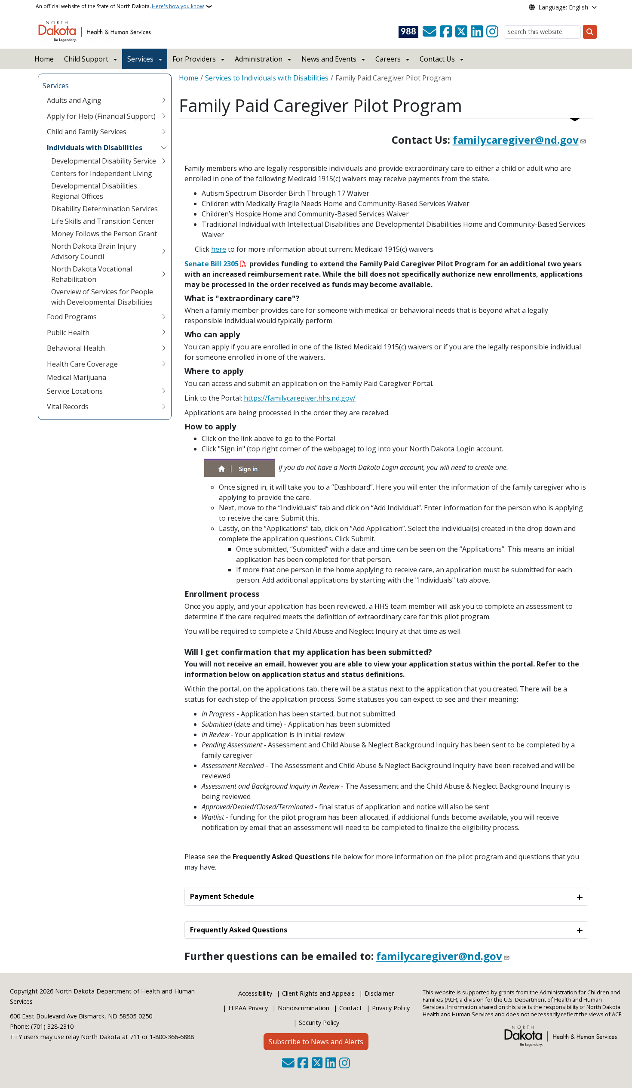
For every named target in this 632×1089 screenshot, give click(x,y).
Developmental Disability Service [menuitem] (103, 161)
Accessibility (255, 993)
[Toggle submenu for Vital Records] (164, 406)
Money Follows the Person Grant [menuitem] (104, 233)
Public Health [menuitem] (68, 332)
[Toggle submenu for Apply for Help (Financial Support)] (164, 116)
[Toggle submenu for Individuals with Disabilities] (164, 147)
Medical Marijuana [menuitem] (76, 377)
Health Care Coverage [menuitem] (82, 364)
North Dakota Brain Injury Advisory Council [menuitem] (93, 251)
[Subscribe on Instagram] (492, 32)
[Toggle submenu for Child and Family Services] (164, 131)
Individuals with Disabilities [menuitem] (94, 147)
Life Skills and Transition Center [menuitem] (102, 221)
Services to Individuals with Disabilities (266, 78)
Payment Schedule (222, 896)
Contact (350, 1008)
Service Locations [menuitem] (75, 391)
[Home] (96, 30)
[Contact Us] (429, 32)
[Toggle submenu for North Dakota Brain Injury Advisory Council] (164, 251)
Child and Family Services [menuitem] (86, 131)
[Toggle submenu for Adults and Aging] (164, 100)
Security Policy (319, 1022)
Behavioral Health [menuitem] (76, 348)
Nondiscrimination (303, 1008)
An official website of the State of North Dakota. (120, 6)
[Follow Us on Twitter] (461, 32)
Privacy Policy (391, 1008)
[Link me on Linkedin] (477, 32)
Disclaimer (379, 993)
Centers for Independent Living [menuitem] (101, 173)
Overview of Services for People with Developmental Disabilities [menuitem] (102, 297)
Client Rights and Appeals (318, 993)
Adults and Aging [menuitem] (74, 100)
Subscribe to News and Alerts (316, 1041)
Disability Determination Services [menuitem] (104, 208)
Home (44, 59)
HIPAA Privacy (248, 1008)
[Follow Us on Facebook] (446, 32)
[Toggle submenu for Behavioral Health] (164, 348)
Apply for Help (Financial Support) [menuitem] (101, 116)
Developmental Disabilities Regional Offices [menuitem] (94, 191)
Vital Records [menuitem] (68, 406)
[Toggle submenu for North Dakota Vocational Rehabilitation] (164, 274)
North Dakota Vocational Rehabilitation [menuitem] (91, 274)
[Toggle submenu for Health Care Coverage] (164, 364)
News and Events (328, 59)
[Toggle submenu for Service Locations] (164, 391)
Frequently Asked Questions (238, 930)
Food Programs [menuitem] (72, 316)
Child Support (86, 59)
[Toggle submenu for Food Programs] (164, 317)
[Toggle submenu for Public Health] (164, 332)
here (218, 249)
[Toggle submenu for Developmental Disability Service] (164, 161)
